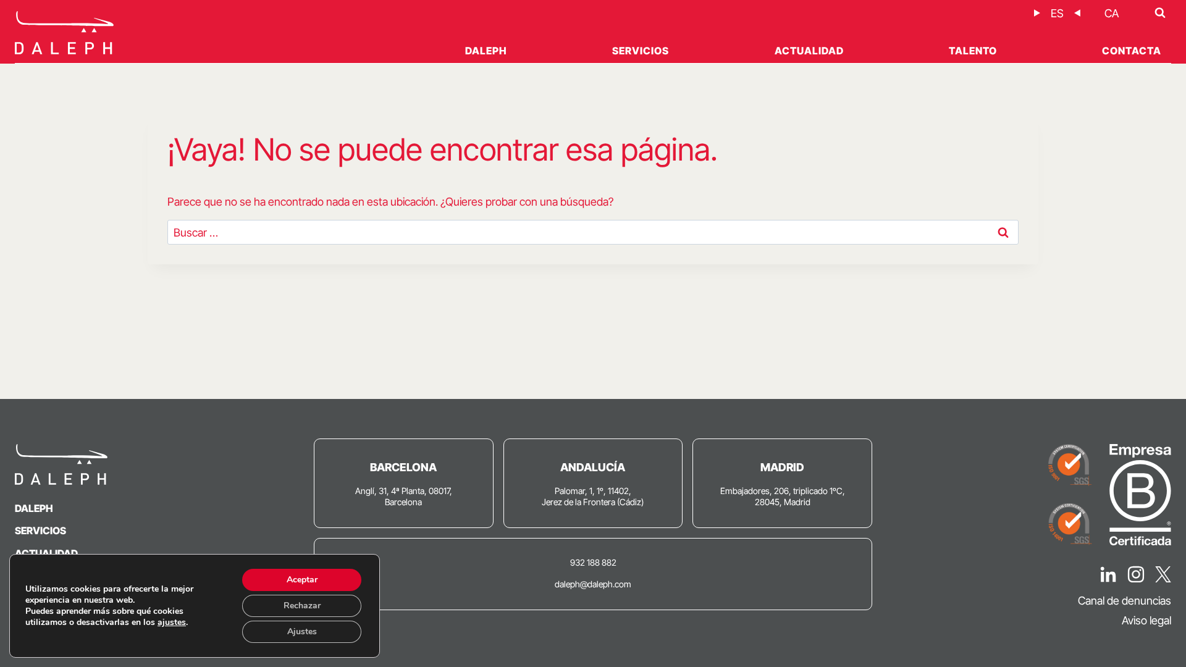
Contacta (1131, 50)
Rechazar (302, 605)
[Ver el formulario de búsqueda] (1160, 13)
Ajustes (302, 631)
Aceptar (302, 579)
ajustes (172, 622)
